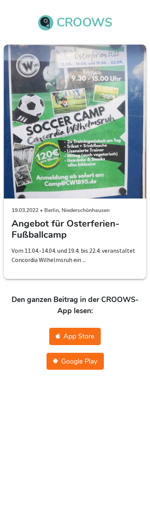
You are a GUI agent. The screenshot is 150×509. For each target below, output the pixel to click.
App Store (78, 336)
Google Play (79, 361)
